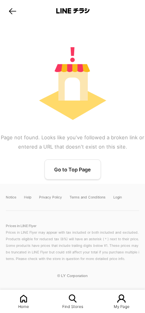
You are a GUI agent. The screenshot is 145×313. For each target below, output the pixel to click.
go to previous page (12, 11)
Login (117, 197)
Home (23, 306)
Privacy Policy (50, 197)
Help (27, 197)
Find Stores (72, 306)
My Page (122, 306)
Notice (11, 197)
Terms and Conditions (88, 197)
